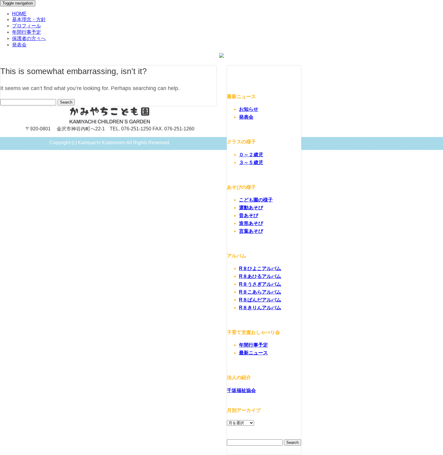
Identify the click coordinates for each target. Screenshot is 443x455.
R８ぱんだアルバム (260, 299)
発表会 (19, 44)
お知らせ (248, 109)
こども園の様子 (256, 199)
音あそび (248, 215)
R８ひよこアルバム (260, 268)
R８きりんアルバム (260, 307)
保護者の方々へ (29, 38)
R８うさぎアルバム (260, 284)
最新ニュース (253, 352)
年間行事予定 (26, 32)
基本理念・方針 (29, 19)
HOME (19, 13)
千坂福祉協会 (241, 390)
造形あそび (251, 223)
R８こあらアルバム (260, 292)
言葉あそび (251, 231)
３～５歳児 (251, 162)
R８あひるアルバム (260, 276)
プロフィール (26, 25)
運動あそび (251, 207)
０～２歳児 (251, 154)
